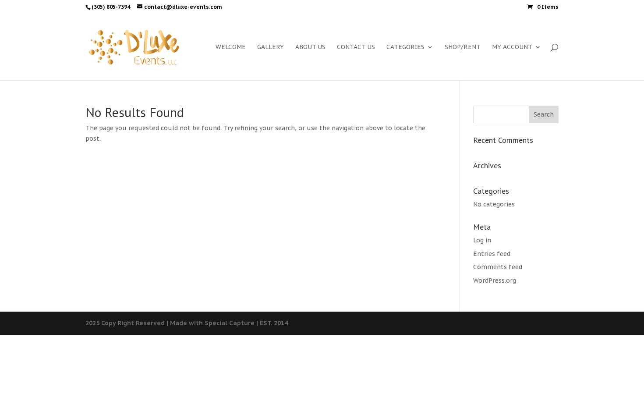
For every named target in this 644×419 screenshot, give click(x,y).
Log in (482, 240)
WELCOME (231, 47)
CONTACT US (356, 47)
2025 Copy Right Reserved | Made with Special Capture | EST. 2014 (186, 323)
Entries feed (491, 254)
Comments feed (497, 267)
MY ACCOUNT (512, 47)
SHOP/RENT (463, 47)
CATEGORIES (405, 47)
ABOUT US (310, 47)
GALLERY (270, 47)
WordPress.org (494, 280)
